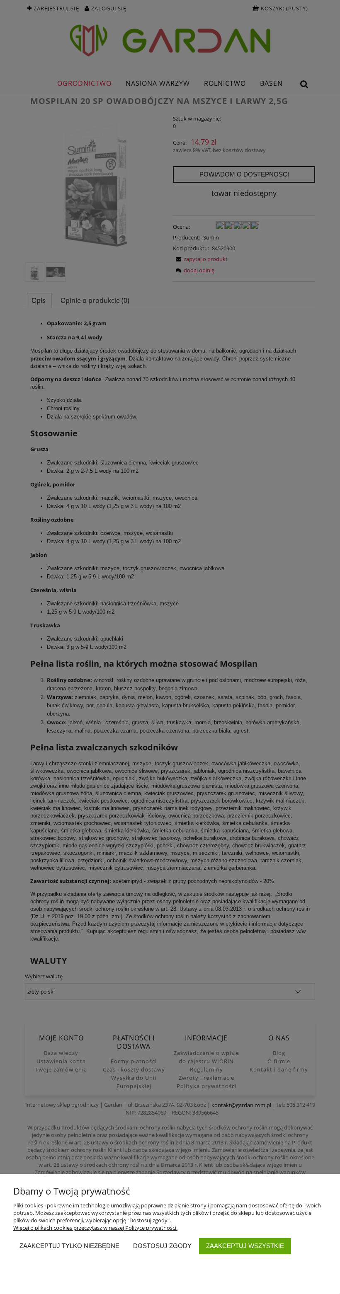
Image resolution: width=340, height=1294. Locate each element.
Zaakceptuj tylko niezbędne (69, 1245)
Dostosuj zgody (162, 1245)
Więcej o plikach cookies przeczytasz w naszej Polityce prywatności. (95, 1227)
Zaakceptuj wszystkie (245, 1245)
